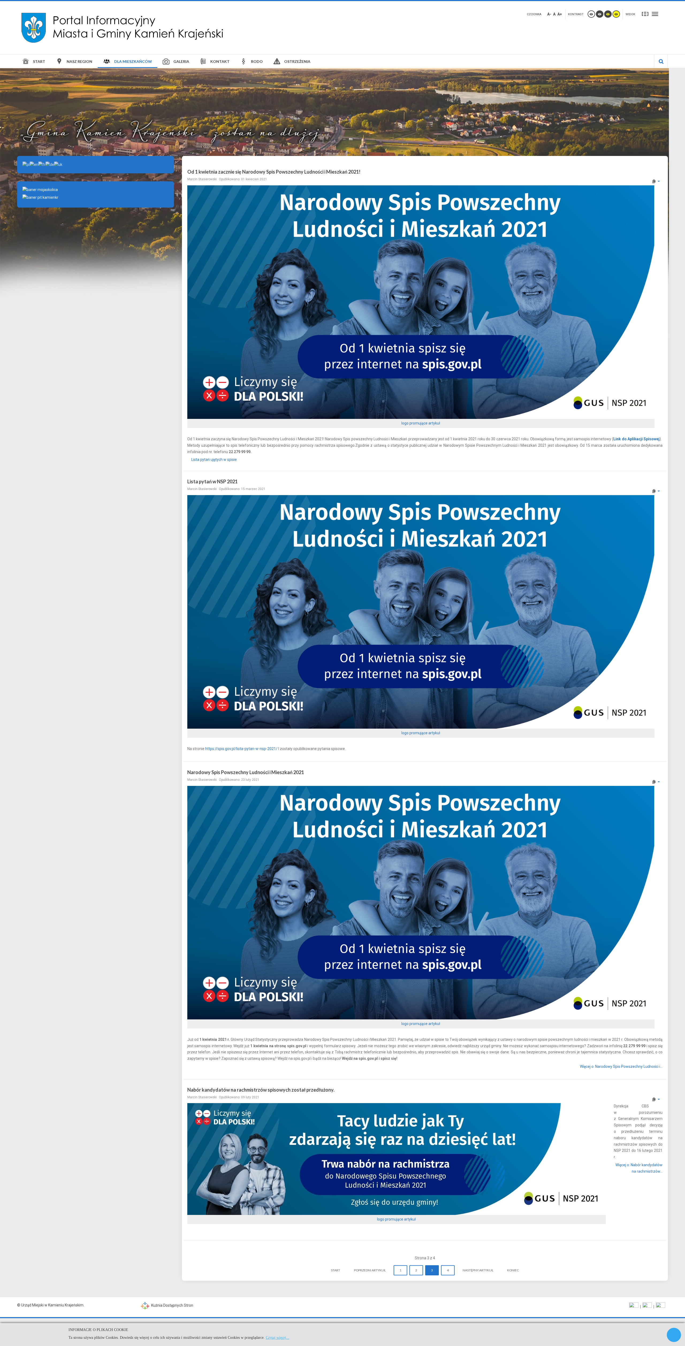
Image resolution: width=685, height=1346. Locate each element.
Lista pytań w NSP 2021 (212, 481)
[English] (34, 164)
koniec (513, 1270)
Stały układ (645, 13)
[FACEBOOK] (633, 1307)
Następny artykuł (478, 1270)
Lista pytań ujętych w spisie (214, 459)
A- (549, 14)
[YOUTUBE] (647, 1307)
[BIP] (660, 1307)
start (335, 1270)
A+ (559, 14)
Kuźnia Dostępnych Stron (171, 1305)
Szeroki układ (655, 13)
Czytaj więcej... (277, 1338)
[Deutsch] (49, 164)
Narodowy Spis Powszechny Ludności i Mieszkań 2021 (245, 772)
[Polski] (26, 164)
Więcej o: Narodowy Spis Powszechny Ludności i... (621, 1066)
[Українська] (58, 164)
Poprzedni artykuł (370, 1270)
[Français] (41, 164)
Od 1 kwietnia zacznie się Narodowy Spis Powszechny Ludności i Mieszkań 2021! (273, 172)
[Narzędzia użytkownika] (656, 181)
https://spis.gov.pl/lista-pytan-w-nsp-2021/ (241, 749)
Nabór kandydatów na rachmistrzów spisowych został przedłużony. (260, 1090)
